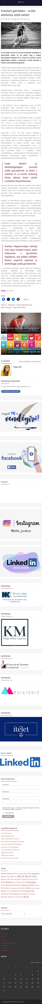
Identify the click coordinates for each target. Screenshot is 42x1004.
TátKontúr (4, 948)
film (13, 879)
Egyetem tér (5, 876)
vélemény (19, 897)
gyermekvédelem (20, 307)
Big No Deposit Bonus (7, 836)
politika (28, 888)
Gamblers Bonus (6, 833)
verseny (5, 897)
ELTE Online (4, 934)
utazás (17, 894)
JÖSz (3, 885)
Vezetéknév (5, 799)
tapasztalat (17, 891)
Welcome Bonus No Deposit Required (12, 841)
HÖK (3, 882)
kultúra (25, 885)
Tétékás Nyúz (5, 950)
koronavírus (17, 885)
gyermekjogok (7, 307)
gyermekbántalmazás (24, 305)
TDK (23, 891)
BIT (2, 938)
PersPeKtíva (4, 945)
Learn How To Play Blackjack (10, 847)
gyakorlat (25, 879)
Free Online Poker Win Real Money (11, 844)
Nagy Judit (16, 19)
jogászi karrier (21, 882)
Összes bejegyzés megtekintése (30, 361)
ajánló (4, 874)
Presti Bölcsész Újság (7, 943)
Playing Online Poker (7, 852)
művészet (5, 888)
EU (9, 879)
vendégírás (24, 894)
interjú (10, 882)
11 (9, 979)
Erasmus (5, 879)
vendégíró (32, 894)
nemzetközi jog (14, 888)
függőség (12, 305)
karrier (9, 885)
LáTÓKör (4, 941)
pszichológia (35, 888)
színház (9, 891)
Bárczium (4, 936)
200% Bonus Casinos (7, 855)
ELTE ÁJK (31, 876)
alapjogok (11, 873)
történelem (5, 894)
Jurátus (32, 882)
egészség (13, 876)
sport (4, 891)
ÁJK (27, 897)
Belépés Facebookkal (11, 391)
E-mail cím (5, 784)
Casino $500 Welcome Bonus (10, 839)
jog (15, 882)
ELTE (22, 876)
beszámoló (19, 873)
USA (11, 894)
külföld (31, 885)
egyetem (36, 874)
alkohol (4, 305)
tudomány (30, 891)
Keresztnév (5, 791)
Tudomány (26, 19)
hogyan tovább (33, 879)
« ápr (2, 996)
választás (12, 897)
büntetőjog (27, 873)
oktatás (22, 888)
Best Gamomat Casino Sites (9, 858)
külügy (37, 885)
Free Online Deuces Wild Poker (10, 850)
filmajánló (18, 879)
